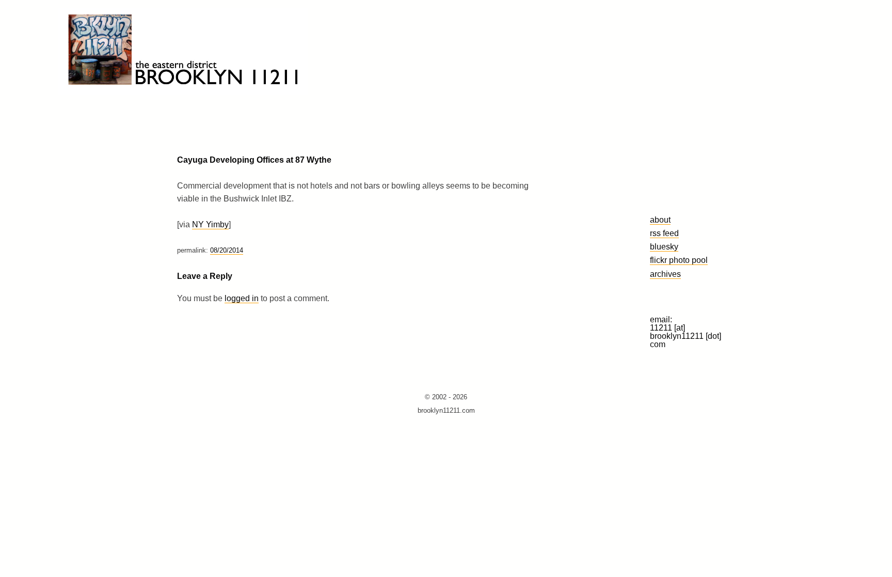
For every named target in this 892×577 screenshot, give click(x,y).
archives (665, 273)
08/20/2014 (226, 250)
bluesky (664, 246)
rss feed (664, 233)
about (660, 219)
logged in (242, 298)
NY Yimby (210, 224)
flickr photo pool (679, 259)
